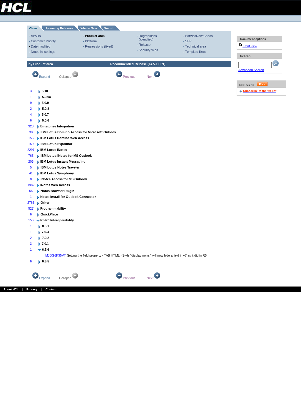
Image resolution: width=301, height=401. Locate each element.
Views (33, 28)
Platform (91, 41)
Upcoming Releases (59, 28)
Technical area (195, 46)
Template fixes (195, 51)
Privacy (32, 289)
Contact (51, 289)
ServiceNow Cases (199, 36)
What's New (89, 28)
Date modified (40, 46)
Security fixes (148, 50)
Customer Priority (43, 41)
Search (109, 28)
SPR (188, 41)
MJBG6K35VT (55, 255)
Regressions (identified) (148, 37)
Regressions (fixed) (99, 46)
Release (144, 44)
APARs (36, 36)
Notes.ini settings (43, 51)
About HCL (11, 289)
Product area (95, 36)
